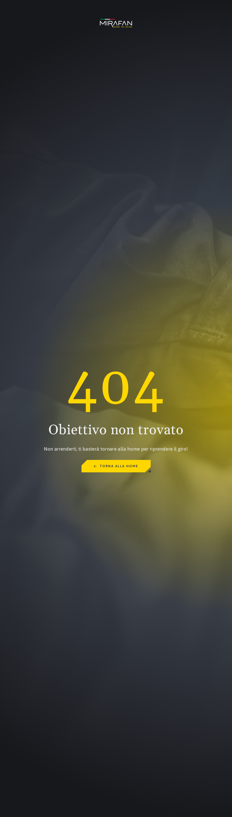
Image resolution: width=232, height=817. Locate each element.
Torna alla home (119, 466)
